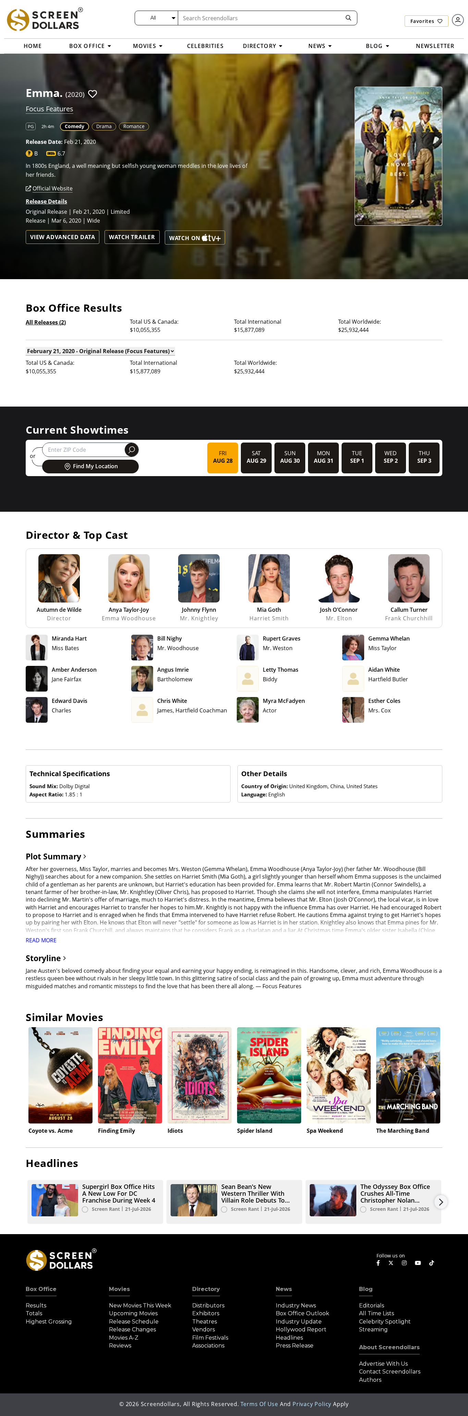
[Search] (348, 18)
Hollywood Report (301, 1329)
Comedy (74, 126)
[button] (92, 94)
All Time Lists (376, 1313)
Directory (206, 1289)
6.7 (61, 153)
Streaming (373, 1329)
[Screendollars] (44, 19)
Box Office (41, 1289)
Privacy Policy (312, 1404)
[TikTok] (431, 1263)
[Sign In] (458, 20)
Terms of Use (259, 1404)
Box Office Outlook (302, 1313)
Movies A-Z (123, 1337)
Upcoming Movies (133, 1313)
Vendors (203, 1329)
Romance (134, 126)
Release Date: (44, 142)
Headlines (289, 1337)
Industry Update (299, 1321)
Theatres (204, 1321)
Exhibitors (205, 1313)
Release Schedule (134, 1321)
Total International (257, 321)
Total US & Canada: (154, 321)
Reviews (120, 1345)
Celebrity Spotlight (385, 1321)
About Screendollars (389, 1347)
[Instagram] (404, 1263)
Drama (104, 126)
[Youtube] (418, 1263)
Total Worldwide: (359, 321)
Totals (34, 1313)
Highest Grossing (49, 1321)
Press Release (294, 1345)
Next (440, 1202)
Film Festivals (210, 1337)
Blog (366, 1289)
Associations (208, 1345)
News (284, 1289)
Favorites (423, 21)
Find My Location (95, 466)
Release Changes (132, 1329)
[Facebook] (378, 1263)
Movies (119, 1289)
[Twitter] (391, 1262)
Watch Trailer (132, 237)
